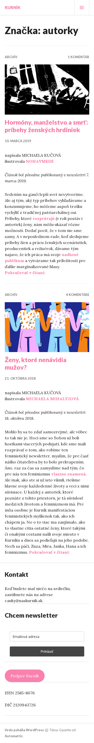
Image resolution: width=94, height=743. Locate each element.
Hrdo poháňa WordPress (24, 730)
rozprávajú (44, 218)
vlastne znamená (68, 473)
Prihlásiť (47, 651)
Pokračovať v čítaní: (25, 272)
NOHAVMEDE (40, 161)
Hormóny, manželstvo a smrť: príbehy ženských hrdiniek (46, 125)
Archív (11, 57)
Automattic (14, 736)
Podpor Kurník (25, 675)
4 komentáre (77, 295)
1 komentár (78, 57)
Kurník (12, 7)
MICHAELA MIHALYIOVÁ (52, 398)
